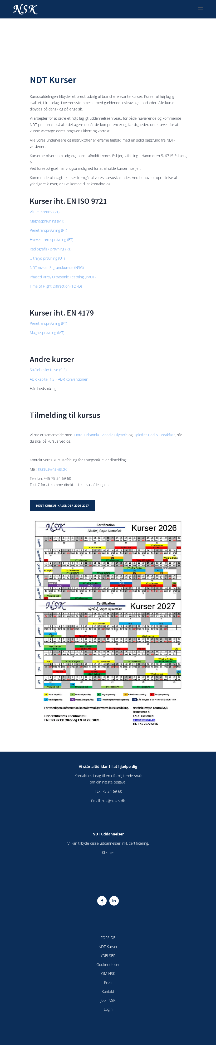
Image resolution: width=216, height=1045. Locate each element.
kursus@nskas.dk (52, 469)
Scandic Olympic (115, 434)
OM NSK (108, 973)
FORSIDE (108, 937)
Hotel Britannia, (87, 434)
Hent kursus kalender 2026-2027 (62, 505)
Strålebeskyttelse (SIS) (48, 369)
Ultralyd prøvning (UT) (47, 258)
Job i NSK (108, 1000)
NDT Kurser (108, 946)
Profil (108, 982)
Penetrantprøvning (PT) (48, 230)
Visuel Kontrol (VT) (45, 211)
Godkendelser (108, 964)
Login (108, 1009)
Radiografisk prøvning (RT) (50, 248)
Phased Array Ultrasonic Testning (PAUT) (63, 276)
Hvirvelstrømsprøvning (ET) (51, 239)
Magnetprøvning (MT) (47, 221)
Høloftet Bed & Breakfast (154, 434)
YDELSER (108, 955)
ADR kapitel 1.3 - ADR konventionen (59, 379)
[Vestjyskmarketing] (108, 1025)
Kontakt (108, 991)
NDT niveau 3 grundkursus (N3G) (57, 267)
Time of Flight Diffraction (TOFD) (56, 286)
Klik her (108, 852)
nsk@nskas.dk (113, 800)
